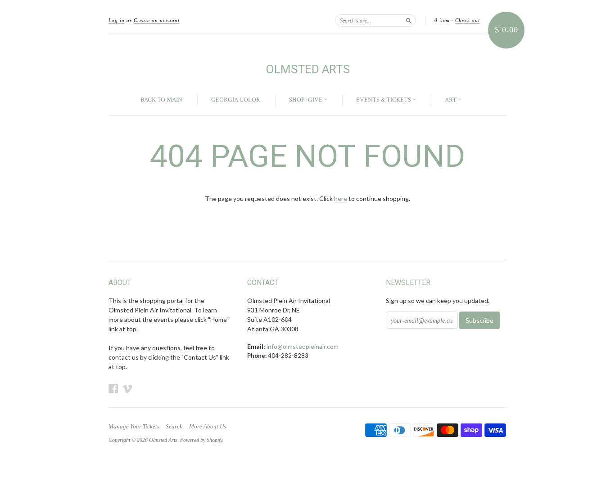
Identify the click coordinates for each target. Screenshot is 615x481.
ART (451, 100)
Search (174, 426)
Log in (117, 20)
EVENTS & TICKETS (384, 100)
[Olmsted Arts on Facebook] (113, 388)
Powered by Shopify (201, 440)
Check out (467, 20)
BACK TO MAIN (161, 100)
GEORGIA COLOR (235, 100)
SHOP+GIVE (306, 100)
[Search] (409, 20)
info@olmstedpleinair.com (303, 346)
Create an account (157, 20)
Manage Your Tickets (134, 426)
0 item (442, 20)
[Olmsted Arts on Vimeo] (127, 388)
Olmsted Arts (308, 69)
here (340, 198)
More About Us (207, 426)
